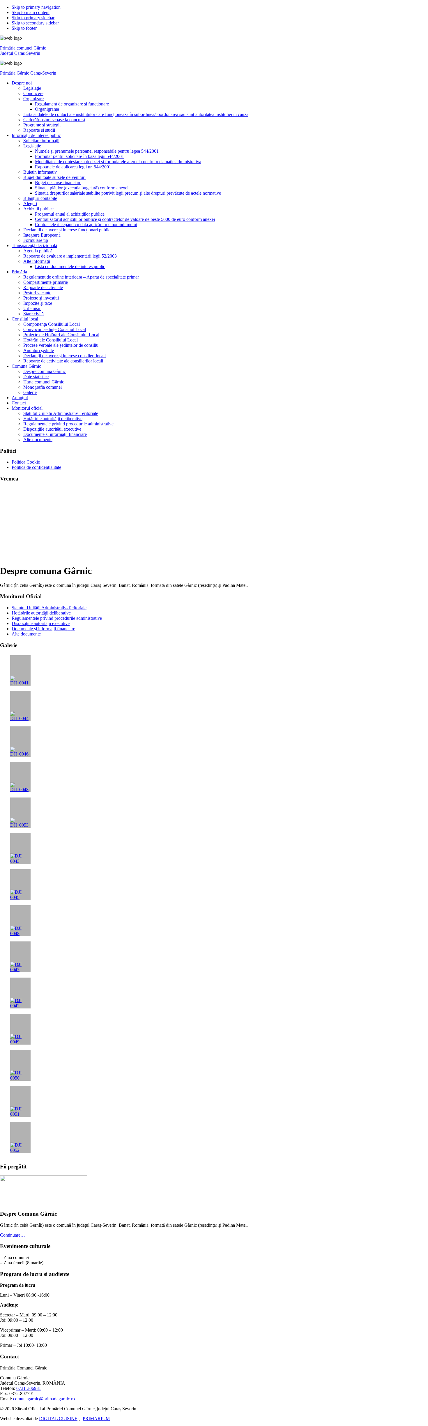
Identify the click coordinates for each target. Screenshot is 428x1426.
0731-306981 (28, 1388)
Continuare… (12, 1235)
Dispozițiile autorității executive (41, 623)
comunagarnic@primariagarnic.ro (44, 1398)
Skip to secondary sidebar (35, 22)
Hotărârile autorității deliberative (41, 612)
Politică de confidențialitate (36, 467)
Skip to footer (24, 28)
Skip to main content (30, 12)
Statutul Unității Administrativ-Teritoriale (49, 607)
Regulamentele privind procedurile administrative (57, 618)
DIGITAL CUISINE (58, 1418)
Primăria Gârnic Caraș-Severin (28, 73)
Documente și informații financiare (43, 628)
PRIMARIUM (96, 1418)
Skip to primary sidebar (33, 17)
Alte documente (26, 633)
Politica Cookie (26, 462)
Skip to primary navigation (36, 7)
